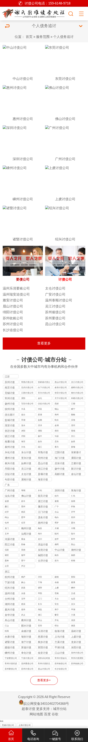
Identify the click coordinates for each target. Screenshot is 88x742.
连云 (23, 414)
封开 (7, 512)
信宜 (23, 523)
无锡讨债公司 (8, 725)
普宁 (23, 560)
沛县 (40, 409)
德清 (23, 604)
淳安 (40, 577)
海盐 (40, 609)
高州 (73, 517)
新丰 (23, 501)
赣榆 (73, 414)
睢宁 (73, 409)
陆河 (57, 534)
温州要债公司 (27, 663)
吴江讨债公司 (55, 306)
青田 (40, 625)
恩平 (23, 517)
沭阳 (23, 431)
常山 (40, 620)
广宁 (57, 506)
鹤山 (7, 517)
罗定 (23, 566)
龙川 (40, 539)
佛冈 (57, 544)
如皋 (73, 441)
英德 (23, 550)
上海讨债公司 (25, 725)
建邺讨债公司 (77, 387)
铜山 (57, 409)
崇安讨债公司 (61, 393)
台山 (57, 512)
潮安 (7, 555)
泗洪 (57, 431)
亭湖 (23, 420)
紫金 (23, 539)
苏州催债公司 (55, 312)
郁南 (73, 560)
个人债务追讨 (63, 37)
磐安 (57, 615)
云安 (7, 566)
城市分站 (60, 709)
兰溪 (73, 615)
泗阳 (40, 431)
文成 (73, 593)
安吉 (57, 604)
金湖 (57, 425)
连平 (57, 539)
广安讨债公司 (55, 294)
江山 (7, 625)
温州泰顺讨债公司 (58, 300)
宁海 (40, 582)
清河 (73, 425)
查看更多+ (44, 680)
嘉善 (23, 609)
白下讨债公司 (44, 387)
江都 (73, 404)
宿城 (73, 431)
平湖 (73, 609)
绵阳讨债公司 (13, 312)
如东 (40, 441)
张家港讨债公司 (44, 382)
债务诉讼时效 (44, 658)
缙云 (57, 625)
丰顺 (73, 528)
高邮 (57, 404)
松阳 (7, 631)
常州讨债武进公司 (11, 663)
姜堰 (73, 447)
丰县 (23, 409)
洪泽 (40, 425)
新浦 (40, 414)
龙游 (73, 620)
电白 (57, 517)
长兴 (40, 604)
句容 (57, 436)
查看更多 (44, 343)
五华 (7, 534)
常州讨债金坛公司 (61, 658)
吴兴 (73, 604)
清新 (7, 550)
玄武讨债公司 (27, 387)
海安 (23, 441)
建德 (57, 577)
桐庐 (23, 577)
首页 (29, 37)
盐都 (40, 420)
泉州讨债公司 (77, 653)
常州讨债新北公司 (44, 663)
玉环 (23, 599)
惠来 (7, 560)
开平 (73, 512)
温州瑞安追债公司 (16, 294)
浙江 (7, 571)
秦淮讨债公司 (61, 387)
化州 (7, 523)
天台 (57, 599)
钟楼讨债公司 (77, 398)
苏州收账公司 (13, 318)
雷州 (23, 506)
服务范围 (43, 37)
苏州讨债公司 (13, 324)
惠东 (73, 523)
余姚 (57, 582)
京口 (73, 436)
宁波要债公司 (11, 658)
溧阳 (23, 398)
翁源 (7, 501)
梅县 (40, 528)
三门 (40, 599)
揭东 (57, 555)
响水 (57, 420)
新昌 (23, 588)
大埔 (57, 528)
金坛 (40, 398)
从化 (40, 490)
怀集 (73, 506)
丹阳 (23, 436)
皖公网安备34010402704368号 (46, 703)
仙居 (73, 599)
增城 (23, 490)
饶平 (23, 555)
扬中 (40, 436)
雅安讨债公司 (13, 300)
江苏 (7, 376)
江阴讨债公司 (27, 393)
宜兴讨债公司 (44, 393)
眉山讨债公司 (13, 306)
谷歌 (55, 714)
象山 (23, 582)
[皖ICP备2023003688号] (33, 13)
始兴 (57, 496)
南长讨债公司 (77, 393)
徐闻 (73, 501)
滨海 (73, 420)
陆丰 (73, 534)
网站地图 (36, 714)
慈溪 (73, 582)
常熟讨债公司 (27, 382)
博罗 (57, 523)
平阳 (40, 593)
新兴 (57, 560)
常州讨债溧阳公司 (77, 658)
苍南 (57, 593)
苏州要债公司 (55, 318)
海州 (57, 414)
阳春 (23, 544)
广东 (7, 484)
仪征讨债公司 (44, 404)
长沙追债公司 (13, 330)
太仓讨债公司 (55, 288)
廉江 (7, 506)
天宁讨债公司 (61, 398)
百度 (47, 714)
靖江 (40, 447)
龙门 (7, 528)
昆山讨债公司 (55, 324)
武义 (23, 615)
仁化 (73, 496)
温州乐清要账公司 (16, 288)
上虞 (57, 588)
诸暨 (40, 588)
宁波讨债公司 (27, 658)
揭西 (73, 555)
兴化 (23, 447)
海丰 (40, 534)
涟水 (23, 425)
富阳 (73, 577)
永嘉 (23, 593)
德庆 (23, 512)
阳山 (73, 544)
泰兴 (57, 447)
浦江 (40, 615)
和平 (73, 539)
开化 (57, 620)
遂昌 (73, 625)
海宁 (57, 609)
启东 (57, 441)
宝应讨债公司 (27, 404)
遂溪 (57, 501)
